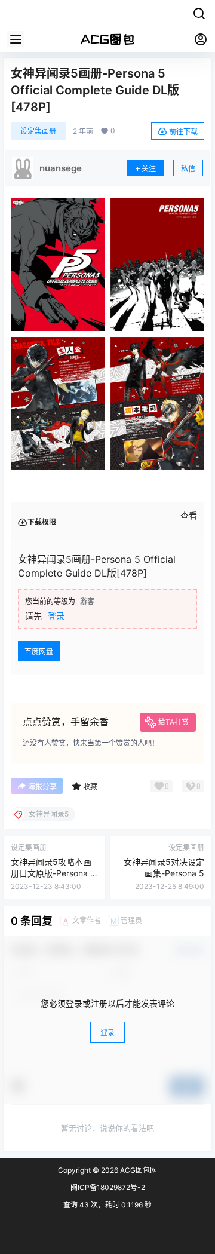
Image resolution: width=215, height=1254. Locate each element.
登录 (56, 616)
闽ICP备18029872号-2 (107, 1187)
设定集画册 (38, 131)
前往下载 (183, 131)
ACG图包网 (137, 1170)
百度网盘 (38, 651)
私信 (188, 168)
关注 (149, 168)
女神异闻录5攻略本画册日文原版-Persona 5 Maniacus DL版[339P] (54, 873)
